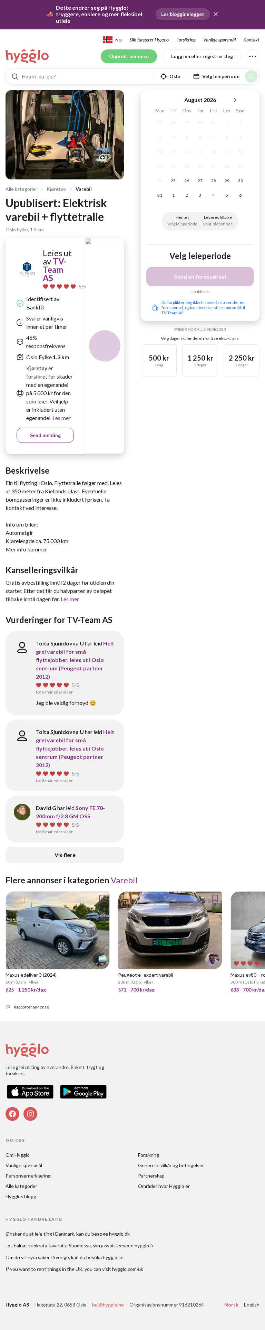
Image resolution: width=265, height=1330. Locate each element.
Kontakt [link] (251, 40)
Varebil (84, 189)
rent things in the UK (59, 1269)
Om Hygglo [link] (18, 1155)
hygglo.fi (144, 1245)
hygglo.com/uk (127, 1269)
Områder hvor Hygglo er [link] (164, 1186)
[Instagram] (30, 1114)
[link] (28, 56)
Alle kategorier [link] (21, 1186)
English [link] (251, 1305)
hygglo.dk (119, 1234)
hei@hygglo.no (108, 1305)
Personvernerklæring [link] (28, 1176)
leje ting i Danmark (54, 1234)
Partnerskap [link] (151, 1176)
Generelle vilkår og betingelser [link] (171, 1165)
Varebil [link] (124, 880)
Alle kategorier (21, 189)
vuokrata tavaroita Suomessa (59, 1245)
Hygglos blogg (21, 1196)
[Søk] (251, 76)
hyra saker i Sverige (48, 1257)
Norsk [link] (231, 1305)
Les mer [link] (61, 418)
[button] (216, 14)
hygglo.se (113, 1257)
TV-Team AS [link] (55, 269)
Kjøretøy (56, 189)
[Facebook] (12, 1114)
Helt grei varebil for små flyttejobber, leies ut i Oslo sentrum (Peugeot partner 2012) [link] (75, 660)
